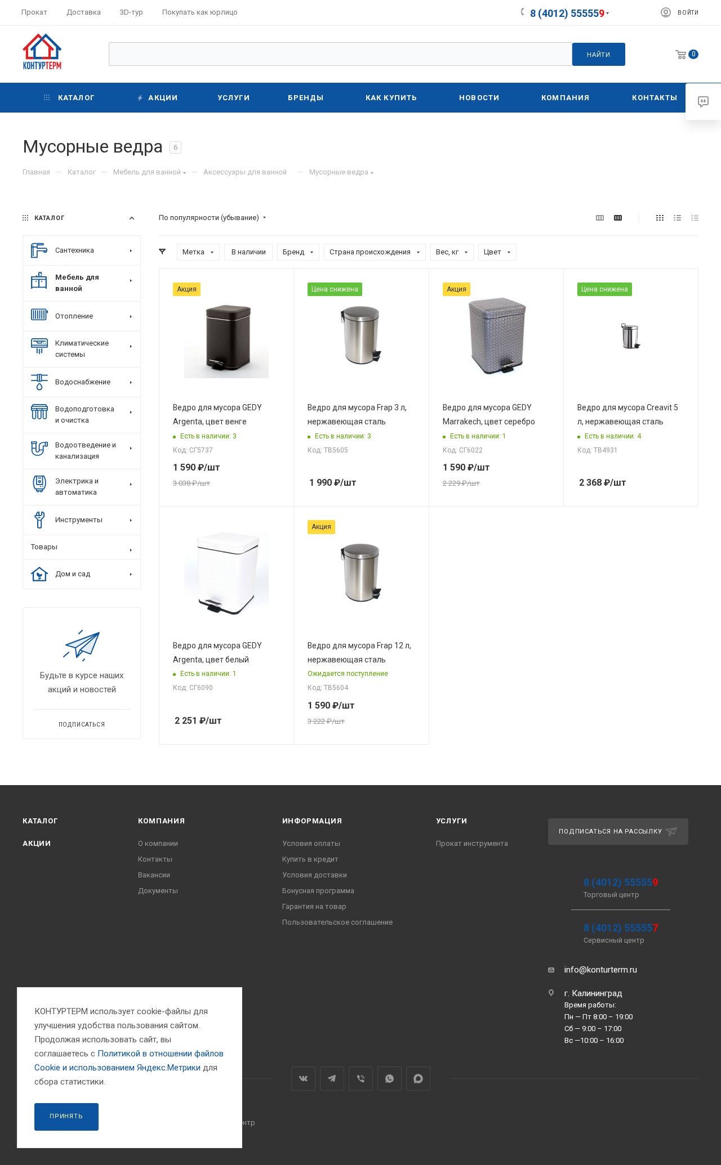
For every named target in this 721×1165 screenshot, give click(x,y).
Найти (599, 54)
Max (418, 1079)
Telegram (332, 1079)
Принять (66, 1116)
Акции (37, 843)
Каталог (40, 821)
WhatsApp (389, 1079)
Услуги (452, 821)
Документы (158, 890)
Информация (312, 821)
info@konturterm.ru (600, 970)
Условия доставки (314, 875)
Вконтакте (303, 1079)
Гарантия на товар (314, 906)
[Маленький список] (600, 218)
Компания (161, 821)
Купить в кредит (310, 859)
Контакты (155, 859)
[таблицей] (694, 218)
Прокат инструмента (472, 843)
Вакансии (154, 875)
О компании (158, 843)
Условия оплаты (311, 843)
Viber (361, 1079)
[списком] (677, 218)
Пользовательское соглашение (337, 922)
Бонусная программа (318, 890)
